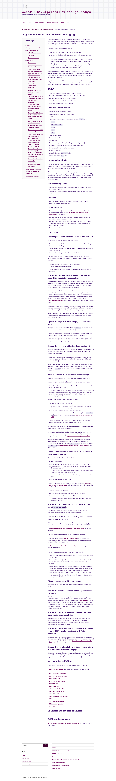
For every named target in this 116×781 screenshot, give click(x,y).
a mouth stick (83, 600)
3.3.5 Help (52, 706)
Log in (23, 755)
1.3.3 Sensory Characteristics (58, 676)
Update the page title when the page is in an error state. (35, 79)
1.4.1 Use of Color (54, 678)
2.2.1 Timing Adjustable (56, 691)
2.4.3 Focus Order (54, 694)
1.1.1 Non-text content (56, 669)
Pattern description (32, 50)
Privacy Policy (25, 777)
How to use (29, 60)
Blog (68, 22)
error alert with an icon (70, 538)
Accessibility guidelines (33, 169)
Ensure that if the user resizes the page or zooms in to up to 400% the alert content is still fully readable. (35, 152)
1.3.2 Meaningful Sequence (57, 673)
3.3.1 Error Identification (59, 754)
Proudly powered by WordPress (38, 777)
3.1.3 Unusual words (55, 699)
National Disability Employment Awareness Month (65, 759)
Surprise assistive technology (60, 765)
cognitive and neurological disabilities (78, 436)
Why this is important (34, 53)
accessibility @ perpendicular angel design (56, 12)
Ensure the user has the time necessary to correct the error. (35, 136)
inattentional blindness (56, 300)
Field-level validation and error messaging (63, 546)
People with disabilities (58, 762)
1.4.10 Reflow (53, 683)
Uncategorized (56, 768)
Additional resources (32, 176)
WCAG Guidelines (39, 22)
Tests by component (52, 22)
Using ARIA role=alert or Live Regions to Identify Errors (67, 528)
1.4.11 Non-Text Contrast (59, 745)
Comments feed (26, 761)
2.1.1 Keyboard (54, 686)
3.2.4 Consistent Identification (58, 696)
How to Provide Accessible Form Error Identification (64, 723)
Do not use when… (33, 58)
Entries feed (25, 758)
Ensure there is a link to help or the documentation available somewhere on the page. (35, 162)
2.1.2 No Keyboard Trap (56, 688)
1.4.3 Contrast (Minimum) (57, 681)
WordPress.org (26, 764)
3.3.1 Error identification (56, 701)
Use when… (31, 55)
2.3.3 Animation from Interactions (61, 751)
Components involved (33, 48)
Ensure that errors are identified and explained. (35, 85)
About (62, 22)
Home (23, 22)
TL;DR (28, 45)
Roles (29, 22)
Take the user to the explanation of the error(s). (34, 92)
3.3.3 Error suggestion (56, 704)
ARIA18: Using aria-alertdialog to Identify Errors (74, 445)
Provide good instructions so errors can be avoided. (35, 65)
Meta (53, 757)
